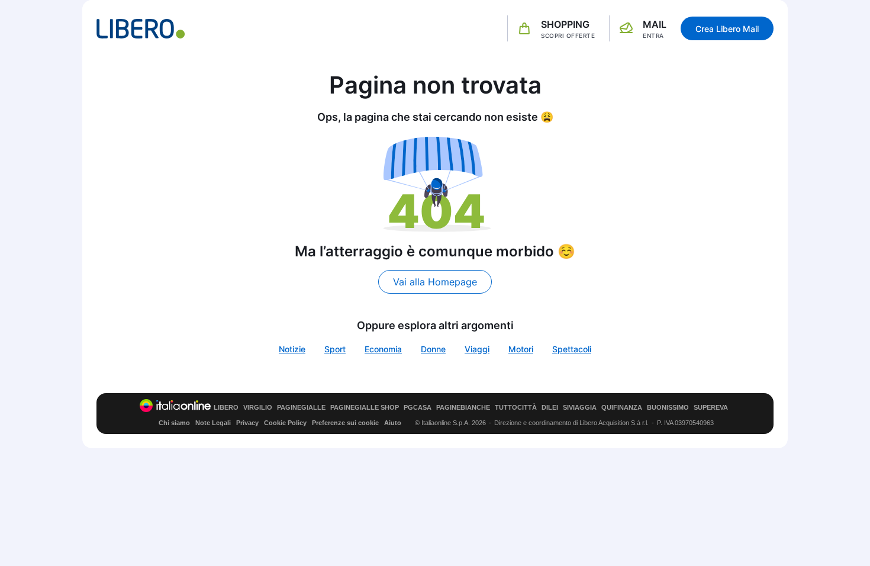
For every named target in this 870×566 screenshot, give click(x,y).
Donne (433, 349)
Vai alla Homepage (435, 282)
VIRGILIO (257, 407)
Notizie (292, 349)
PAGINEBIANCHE (463, 407)
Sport (335, 349)
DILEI (550, 407)
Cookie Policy (285, 422)
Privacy (247, 422)
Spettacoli (571, 349)
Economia (383, 349)
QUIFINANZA (621, 407)
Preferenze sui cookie (345, 422)
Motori (520, 349)
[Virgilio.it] (140, 28)
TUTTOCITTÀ (516, 407)
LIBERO (226, 407)
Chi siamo (174, 422)
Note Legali (213, 422)
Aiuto (392, 422)
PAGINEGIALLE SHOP (364, 407)
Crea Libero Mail (727, 29)
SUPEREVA (711, 407)
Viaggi (477, 349)
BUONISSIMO (668, 407)
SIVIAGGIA (580, 407)
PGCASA (417, 407)
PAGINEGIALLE (301, 407)
